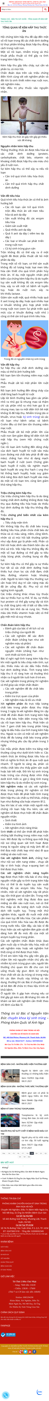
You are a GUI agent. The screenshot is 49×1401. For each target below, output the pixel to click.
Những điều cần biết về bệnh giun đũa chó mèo (22, 1187)
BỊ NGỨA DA (5, 1254)
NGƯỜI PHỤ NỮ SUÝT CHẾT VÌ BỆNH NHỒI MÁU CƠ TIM (24, 1132)
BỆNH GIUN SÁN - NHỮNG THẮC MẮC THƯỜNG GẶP (24, 1086)
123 (20, 1157)
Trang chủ (5, 19)
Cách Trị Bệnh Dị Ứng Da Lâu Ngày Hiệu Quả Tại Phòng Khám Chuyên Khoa (25, 1175)
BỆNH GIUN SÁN (6, 1266)
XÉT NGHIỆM (5, 1258)
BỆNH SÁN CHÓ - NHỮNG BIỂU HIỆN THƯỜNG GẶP (24, 1064)
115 (14, 1153)
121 (41, 1153)
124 (24, 1157)
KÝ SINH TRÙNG (6, 1270)
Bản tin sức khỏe (18, 19)
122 (45, 1153)
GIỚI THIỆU (4, 1247)
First (4, 1153)
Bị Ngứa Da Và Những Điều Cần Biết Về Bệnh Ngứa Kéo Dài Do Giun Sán (23, 1168)
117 (23, 1153)
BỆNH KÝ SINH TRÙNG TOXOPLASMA (17, 1108)
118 (27, 1153)
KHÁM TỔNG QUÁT (7, 1262)
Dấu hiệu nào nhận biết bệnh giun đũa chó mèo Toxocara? (22, 1182)
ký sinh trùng (30, 416)
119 (32, 1153)
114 (9, 1153)
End (29, 1157)
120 (36, 1153)
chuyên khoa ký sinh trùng (27, 1018)
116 (18, 1153)
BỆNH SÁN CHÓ (6, 1251)
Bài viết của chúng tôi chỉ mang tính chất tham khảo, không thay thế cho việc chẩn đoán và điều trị (24, 1318)
